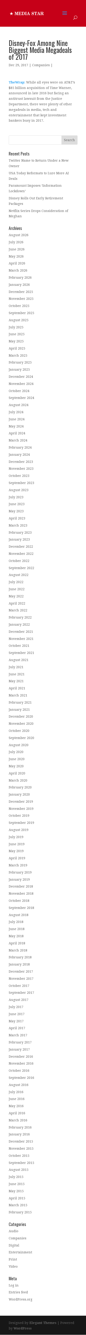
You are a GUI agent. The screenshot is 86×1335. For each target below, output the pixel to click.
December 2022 (21, 546)
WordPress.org (20, 1299)
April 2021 (17, 688)
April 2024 (17, 433)
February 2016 (20, 1127)
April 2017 (17, 1028)
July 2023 (16, 497)
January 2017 (19, 1049)
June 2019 (17, 844)
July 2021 (16, 667)
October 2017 (19, 986)
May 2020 (16, 766)
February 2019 (20, 872)
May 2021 (16, 681)
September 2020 (21, 738)
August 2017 (18, 1000)
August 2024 (18, 405)
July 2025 (16, 327)
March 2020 (18, 780)
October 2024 (19, 391)
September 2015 (21, 1163)
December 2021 (21, 631)
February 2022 (20, 617)
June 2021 (17, 674)
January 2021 (19, 709)
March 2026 (18, 270)
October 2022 (19, 561)
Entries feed (18, 1292)
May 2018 (16, 936)
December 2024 (21, 376)
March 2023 (18, 525)
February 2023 (20, 532)
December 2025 (21, 292)
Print (13, 1259)
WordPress (23, 1328)
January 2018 (19, 964)
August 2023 (18, 490)
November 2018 (21, 893)
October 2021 (19, 645)
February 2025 (20, 362)
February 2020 (20, 787)
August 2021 (18, 660)
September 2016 (21, 1078)
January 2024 (19, 454)
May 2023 (16, 511)
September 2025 (21, 313)
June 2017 (17, 1014)
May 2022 (16, 596)
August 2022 (18, 575)
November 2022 (21, 554)
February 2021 (20, 702)
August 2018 (18, 915)
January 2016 (19, 1134)
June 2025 (17, 334)
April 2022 (17, 603)
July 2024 (16, 412)
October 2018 (19, 900)
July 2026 (16, 242)
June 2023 (17, 504)
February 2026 (20, 277)
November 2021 (21, 639)
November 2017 (21, 978)
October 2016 (19, 1070)
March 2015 (18, 1205)
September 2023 (21, 483)
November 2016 (21, 1063)
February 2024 (20, 447)
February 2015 (20, 1212)
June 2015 (17, 1184)
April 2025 (17, 348)
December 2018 (21, 886)
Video (13, 1266)
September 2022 (21, 568)
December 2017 (21, 971)
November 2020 (21, 723)
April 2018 (17, 943)
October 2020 (19, 731)
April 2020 (17, 773)
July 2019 (16, 837)
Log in (14, 1285)
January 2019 (19, 879)
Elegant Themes (42, 1323)
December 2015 (21, 1141)
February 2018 (20, 957)
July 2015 (16, 1177)
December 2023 (21, 462)
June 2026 (17, 249)
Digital (14, 1245)
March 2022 (18, 610)
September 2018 (21, 908)
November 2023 (21, 468)
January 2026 (19, 284)
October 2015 (19, 1155)
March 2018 (18, 950)
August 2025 (18, 320)
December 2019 (21, 801)
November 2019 (21, 809)
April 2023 (17, 518)
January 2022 (19, 624)
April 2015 (17, 1198)
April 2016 (17, 1113)
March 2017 (18, 1035)
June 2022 (17, 589)
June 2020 (17, 759)
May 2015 (16, 1191)
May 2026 (16, 256)
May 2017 (16, 1021)
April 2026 (17, 263)
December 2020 (21, 716)
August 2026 (18, 235)
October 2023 (19, 476)
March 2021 (18, 695)
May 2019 (16, 851)
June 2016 (17, 1099)
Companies (41, 65)
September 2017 (21, 992)
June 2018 (17, 929)
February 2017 (20, 1042)
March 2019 (18, 865)
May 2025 (16, 341)
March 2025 (18, 355)
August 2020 (18, 745)
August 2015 (18, 1170)
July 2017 (16, 1007)
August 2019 (18, 830)
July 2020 (16, 752)
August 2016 (18, 1085)
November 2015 (21, 1148)
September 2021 (21, 653)
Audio (13, 1231)
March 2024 (18, 440)
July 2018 (16, 922)
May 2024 (16, 426)
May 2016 (16, 1106)
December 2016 (21, 1056)
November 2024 (21, 384)
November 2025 (21, 299)
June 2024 (17, 419)
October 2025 (19, 306)
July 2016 (16, 1092)
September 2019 (21, 823)
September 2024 (21, 398)
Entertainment (20, 1252)
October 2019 (19, 815)
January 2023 (19, 539)
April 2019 (17, 858)
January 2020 (19, 794)
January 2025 (19, 369)
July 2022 (16, 582)
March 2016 (18, 1120)
